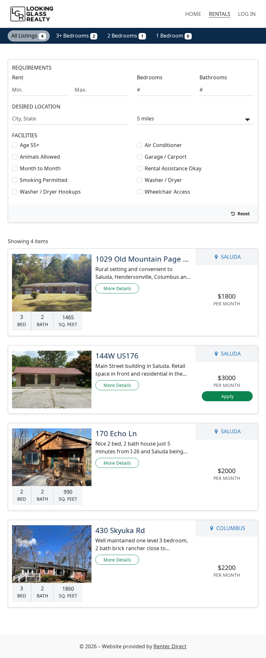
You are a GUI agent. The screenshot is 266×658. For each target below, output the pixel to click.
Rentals (219, 13)
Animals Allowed (40, 156)
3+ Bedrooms (75, 35)
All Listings (27, 35)
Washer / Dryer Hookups (50, 191)
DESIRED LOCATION (36, 107)
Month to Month (40, 168)
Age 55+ (29, 145)
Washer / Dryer (163, 180)
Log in (247, 13)
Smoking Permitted (43, 180)
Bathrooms (213, 77)
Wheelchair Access (167, 191)
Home (193, 13)
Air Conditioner (163, 145)
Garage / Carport (166, 156)
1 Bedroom (172, 35)
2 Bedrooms (125, 35)
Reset (243, 213)
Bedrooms (150, 77)
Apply (227, 396)
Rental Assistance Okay (173, 168)
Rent (17, 77)
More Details (117, 288)
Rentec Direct (170, 646)
